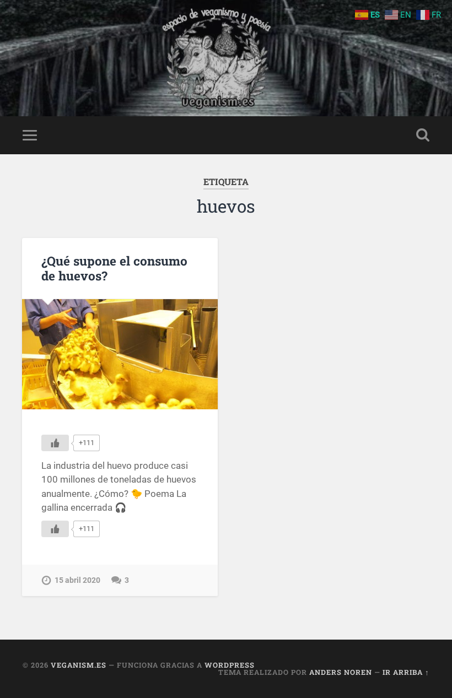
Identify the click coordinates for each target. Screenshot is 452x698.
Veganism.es (78, 665)
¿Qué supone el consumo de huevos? (114, 268)
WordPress (230, 665)
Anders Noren (340, 672)
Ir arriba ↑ (406, 672)
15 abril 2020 (77, 580)
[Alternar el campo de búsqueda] (422, 135)
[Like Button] (55, 443)
